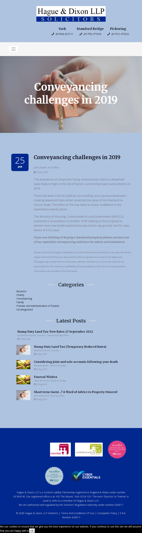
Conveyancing (24, 298)
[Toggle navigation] (13, 49)
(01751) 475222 (119, 34)
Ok (32, 530)
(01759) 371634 (91, 34)
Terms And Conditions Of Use (77, 513)
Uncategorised (24, 309)
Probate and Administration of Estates (37, 305)
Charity (20, 295)
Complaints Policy (107, 513)
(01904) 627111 (63, 34)
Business (21, 291)
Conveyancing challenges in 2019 (77, 157)
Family (20, 302)
